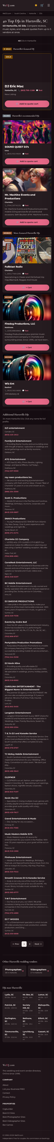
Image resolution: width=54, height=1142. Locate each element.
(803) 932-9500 (14, 154)
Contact (6, 1093)
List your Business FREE (14, 1089)
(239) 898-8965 (14, 331)
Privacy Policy (9, 1097)
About (5, 1085)
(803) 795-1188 (28, 90)
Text (39, 90)
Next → (38, 944)
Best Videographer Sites (14, 1121)
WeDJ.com (7, 13)
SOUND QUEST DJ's (17, 146)
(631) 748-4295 (14, 274)
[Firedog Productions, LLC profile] (27, 307)
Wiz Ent (9, 383)
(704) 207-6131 (14, 205)
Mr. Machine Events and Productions (20, 196)
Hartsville (32, 13)
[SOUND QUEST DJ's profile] (27, 131)
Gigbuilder (8, 1109)
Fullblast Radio (13, 266)
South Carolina (20, 13)
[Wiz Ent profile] (27, 367)
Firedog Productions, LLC (20, 323)
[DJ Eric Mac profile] (27, 67)
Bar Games (8, 1125)
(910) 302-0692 (14, 391)
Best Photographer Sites (14, 1117)
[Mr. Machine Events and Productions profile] (27, 179)
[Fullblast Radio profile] (27, 250)
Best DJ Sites (9, 1113)
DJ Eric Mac (14, 86)
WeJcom (9, 5)
